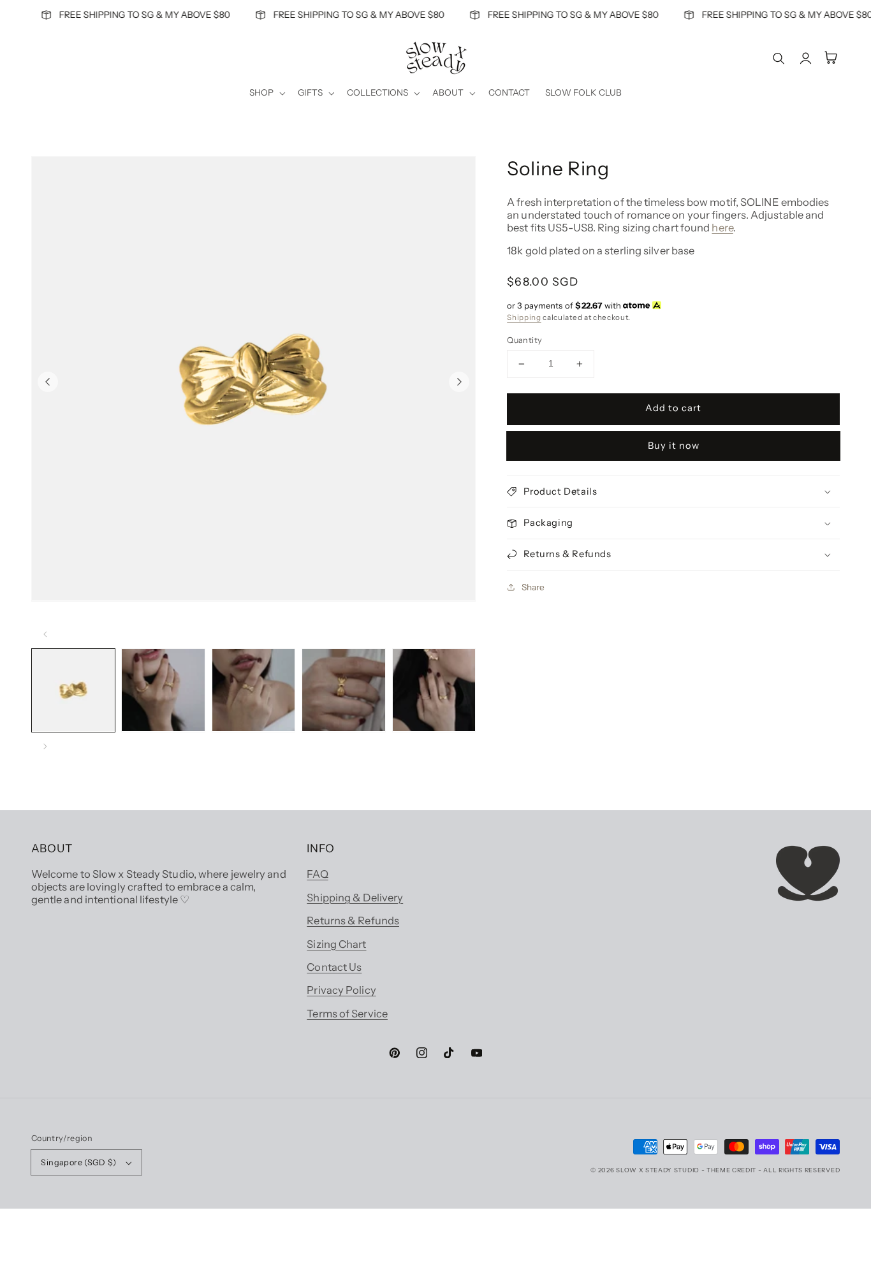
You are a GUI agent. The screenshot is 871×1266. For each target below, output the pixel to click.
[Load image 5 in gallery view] (434, 690)
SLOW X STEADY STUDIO (657, 1170)
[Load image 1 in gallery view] (73, 690)
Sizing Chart (336, 944)
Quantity (524, 340)
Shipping (524, 317)
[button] (266, 93)
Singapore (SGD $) (78, 1162)
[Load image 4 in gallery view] (344, 690)
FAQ (317, 874)
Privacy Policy (341, 990)
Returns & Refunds (353, 920)
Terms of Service (347, 1013)
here (722, 227)
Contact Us (334, 967)
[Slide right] (459, 382)
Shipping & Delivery (355, 897)
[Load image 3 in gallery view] (254, 690)
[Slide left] (48, 382)
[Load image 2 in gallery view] (163, 690)
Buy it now (673, 445)
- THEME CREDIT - (732, 1170)
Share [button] (533, 587)
